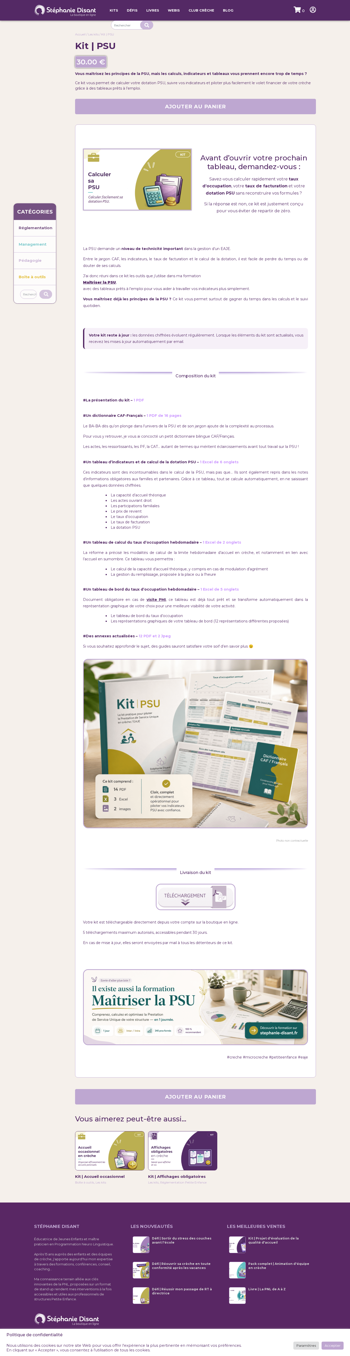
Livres (152, 10)
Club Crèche (201, 10)
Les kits (93, 34)
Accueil (80, 34)
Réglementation (35, 227)
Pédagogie (30, 260)
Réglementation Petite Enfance (183, 1182)
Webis (174, 10)
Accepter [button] (333, 1345)
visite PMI (156, 599)
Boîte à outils (32, 276)
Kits (114, 10)
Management (32, 244)
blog (228, 10)
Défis (132, 10)
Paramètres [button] (306, 1345)
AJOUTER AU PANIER (195, 106)
